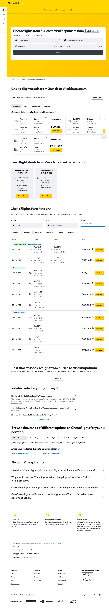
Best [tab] (25, 106)
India (17, 79)
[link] (22, 196)
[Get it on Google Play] (87, 574)
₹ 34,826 (91, 31)
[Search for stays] (3, 14)
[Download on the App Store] (87, 579)
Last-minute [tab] (36, 106)
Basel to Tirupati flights (20, 453)
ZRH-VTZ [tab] (58, 378)
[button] (3, 3)
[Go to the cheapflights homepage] (15, 3)
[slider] (106, 226)
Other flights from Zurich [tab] (39, 443)
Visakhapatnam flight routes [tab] (76, 443)
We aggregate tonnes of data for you (26, 554)
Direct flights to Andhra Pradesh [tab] (58, 438)
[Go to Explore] (3, 23)
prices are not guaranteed (54, 543)
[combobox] (38, 35)
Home (12, 79)
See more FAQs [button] (44, 419)
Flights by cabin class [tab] (81, 438)
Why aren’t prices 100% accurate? (25, 558)
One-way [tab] (47, 106)
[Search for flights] (3, 10)
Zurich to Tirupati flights (51, 453)
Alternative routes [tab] (19, 438)
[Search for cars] (3, 19)
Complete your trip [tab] (36, 438)
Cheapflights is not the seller (23, 550)
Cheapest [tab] (16, 106)
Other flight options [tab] (20, 443)
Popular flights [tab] (57, 443)
